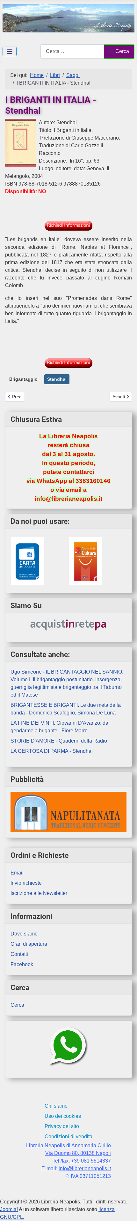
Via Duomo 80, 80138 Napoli (78, 1153)
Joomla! (9, 1209)
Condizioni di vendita (68, 1136)
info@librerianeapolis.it (85, 1168)
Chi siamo (56, 1106)
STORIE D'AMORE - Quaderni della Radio (59, 741)
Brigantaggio (23, 379)
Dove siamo (24, 933)
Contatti (19, 954)
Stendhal (57, 379)
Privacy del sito (62, 1126)
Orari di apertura (29, 944)
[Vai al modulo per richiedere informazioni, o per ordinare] (68, 225)
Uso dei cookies (63, 1116)
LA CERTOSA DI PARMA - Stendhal (52, 751)
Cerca (122, 51)
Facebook (22, 964)
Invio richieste (26, 883)
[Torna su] (126, 1209)
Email (17, 872)
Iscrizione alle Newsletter (39, 893)
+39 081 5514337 (90, 1161)
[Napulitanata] (68, 811)
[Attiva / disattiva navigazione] (10, 51)
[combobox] (72, 51)
